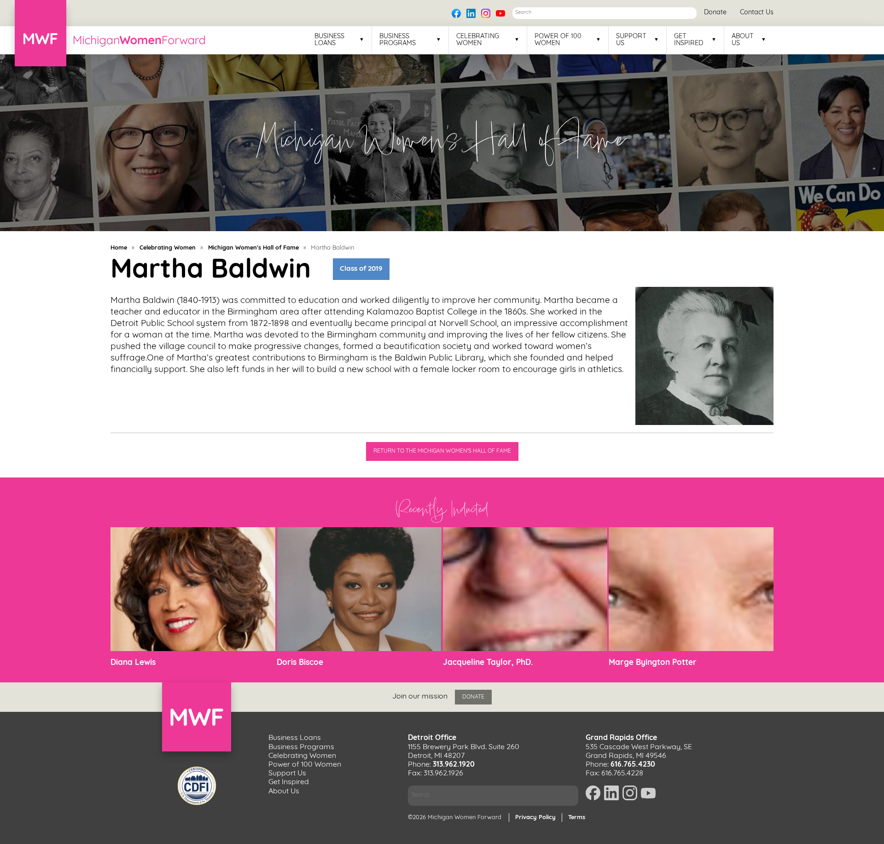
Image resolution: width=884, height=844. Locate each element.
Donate (715, 12)
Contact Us (757, 12)
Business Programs (397, 40)
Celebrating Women (477, 40)
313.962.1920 (454, 764)
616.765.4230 (633, 764)
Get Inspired (688, 40)
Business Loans (329, 40)
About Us (743, 40)
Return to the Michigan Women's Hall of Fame (442, 451)
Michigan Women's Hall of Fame (253, 248)
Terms (576, 818)
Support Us (631, 40)
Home (118, 248)
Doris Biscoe (300, 663)
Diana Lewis (133, 663)
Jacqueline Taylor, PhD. (488, 663)
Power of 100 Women (558, 40)
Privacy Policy (535, 818)
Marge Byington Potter (653, 663)
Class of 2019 (361, 269)
